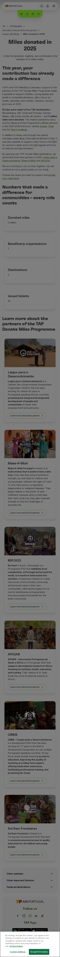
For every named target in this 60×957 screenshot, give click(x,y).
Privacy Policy (16, 946)
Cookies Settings (18, 952)
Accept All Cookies (39, 952)
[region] (30, 944)
